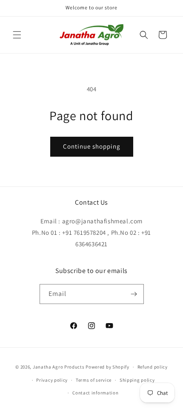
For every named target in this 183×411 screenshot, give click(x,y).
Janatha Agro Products (59, 367)
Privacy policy (52, 380)
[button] (17, 34)
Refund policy (152, 367)
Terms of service (94, 380)
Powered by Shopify (107, 367)
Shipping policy (137, 380)
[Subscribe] (134, 294)
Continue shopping (91, 146)
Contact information (95, 393)
